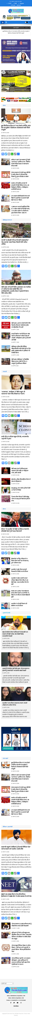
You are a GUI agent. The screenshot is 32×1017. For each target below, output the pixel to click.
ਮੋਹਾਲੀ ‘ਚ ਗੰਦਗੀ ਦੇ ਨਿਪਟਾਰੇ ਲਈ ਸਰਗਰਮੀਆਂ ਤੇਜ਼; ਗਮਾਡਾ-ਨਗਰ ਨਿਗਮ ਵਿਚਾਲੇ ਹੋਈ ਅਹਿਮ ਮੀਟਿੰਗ (14, 242)
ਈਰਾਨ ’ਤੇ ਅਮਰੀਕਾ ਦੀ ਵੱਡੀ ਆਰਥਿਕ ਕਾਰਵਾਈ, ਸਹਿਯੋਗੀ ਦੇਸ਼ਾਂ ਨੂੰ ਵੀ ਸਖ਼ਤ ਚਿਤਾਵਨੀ (15, 530)
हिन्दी (15, 3)
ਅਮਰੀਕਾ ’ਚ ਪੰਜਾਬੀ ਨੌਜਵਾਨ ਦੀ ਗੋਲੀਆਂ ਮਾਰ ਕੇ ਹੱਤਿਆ (19, 604)
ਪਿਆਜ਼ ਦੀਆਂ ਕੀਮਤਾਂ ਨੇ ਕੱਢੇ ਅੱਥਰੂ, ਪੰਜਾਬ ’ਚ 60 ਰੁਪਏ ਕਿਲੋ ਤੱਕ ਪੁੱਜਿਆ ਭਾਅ (20, 499)
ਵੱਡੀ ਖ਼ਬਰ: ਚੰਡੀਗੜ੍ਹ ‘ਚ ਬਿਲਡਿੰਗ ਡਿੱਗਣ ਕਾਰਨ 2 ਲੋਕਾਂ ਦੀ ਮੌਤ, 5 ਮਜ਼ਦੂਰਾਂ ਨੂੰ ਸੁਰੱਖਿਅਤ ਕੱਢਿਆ (20, 361)
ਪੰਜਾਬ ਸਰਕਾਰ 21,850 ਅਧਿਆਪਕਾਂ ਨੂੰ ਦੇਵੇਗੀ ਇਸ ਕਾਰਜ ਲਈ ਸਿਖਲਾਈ (21, 925)
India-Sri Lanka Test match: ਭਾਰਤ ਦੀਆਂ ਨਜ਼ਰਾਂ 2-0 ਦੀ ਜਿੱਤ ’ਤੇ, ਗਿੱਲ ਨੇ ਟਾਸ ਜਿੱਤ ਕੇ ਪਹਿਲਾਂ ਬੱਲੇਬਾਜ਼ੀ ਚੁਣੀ (20, 594)
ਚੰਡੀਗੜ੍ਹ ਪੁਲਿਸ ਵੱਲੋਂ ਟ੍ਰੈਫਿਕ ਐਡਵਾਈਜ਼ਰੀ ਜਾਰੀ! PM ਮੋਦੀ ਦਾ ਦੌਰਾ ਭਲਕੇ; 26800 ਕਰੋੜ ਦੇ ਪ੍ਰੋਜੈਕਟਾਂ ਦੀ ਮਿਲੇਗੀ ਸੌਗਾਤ (21, 349)
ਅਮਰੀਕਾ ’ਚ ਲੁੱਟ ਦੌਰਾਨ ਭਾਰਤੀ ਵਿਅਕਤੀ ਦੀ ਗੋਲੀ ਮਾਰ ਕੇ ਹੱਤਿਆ (19, 570)
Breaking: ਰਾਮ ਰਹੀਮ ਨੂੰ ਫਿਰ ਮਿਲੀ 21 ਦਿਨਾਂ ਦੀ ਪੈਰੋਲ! (20, 489)
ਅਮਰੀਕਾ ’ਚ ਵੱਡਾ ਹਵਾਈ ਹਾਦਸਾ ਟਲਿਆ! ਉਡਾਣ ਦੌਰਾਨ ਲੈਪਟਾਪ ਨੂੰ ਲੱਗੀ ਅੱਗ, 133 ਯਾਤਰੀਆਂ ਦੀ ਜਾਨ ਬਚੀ (20, 581)
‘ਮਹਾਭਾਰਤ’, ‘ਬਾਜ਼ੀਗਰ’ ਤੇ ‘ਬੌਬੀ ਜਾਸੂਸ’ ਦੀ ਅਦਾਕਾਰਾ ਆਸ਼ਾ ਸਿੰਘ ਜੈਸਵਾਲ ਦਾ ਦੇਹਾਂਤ (13, 393)
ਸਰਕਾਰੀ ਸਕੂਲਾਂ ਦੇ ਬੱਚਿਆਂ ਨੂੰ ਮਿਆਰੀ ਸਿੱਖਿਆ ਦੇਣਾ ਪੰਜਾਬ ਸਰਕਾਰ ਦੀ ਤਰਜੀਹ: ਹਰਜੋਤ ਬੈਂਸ (15, 848)
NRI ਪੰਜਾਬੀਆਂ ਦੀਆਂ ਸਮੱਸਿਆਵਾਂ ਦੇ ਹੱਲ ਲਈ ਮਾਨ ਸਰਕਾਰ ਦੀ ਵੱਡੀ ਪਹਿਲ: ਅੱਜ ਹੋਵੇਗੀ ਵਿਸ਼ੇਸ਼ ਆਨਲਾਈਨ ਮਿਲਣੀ (15, 634)
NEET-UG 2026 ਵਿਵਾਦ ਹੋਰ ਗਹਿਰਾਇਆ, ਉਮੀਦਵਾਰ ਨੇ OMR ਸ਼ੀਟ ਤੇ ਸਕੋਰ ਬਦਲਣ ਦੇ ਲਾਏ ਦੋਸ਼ (16, 895)
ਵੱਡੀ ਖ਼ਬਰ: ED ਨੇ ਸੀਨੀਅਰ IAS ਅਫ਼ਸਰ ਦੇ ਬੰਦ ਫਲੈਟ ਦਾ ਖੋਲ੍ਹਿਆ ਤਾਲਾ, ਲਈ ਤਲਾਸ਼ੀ (19, 470)
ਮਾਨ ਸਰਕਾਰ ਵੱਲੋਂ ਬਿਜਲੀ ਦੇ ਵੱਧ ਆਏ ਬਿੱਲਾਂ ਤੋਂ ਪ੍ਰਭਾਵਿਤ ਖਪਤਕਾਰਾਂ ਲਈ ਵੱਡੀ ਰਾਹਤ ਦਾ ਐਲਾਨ (20, 198)
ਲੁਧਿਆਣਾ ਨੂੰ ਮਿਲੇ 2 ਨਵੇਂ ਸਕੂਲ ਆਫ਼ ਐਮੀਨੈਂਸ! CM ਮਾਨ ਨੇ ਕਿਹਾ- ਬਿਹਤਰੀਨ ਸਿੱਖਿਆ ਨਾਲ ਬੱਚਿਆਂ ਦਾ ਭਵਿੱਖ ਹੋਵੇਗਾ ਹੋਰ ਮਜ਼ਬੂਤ (21, 935)
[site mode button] (26, 22)
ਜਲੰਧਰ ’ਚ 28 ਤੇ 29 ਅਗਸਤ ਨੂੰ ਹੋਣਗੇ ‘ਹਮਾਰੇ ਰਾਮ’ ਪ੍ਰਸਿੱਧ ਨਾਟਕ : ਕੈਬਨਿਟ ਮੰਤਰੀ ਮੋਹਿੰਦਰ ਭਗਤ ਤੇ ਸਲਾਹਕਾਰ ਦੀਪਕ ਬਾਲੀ (16, 32)
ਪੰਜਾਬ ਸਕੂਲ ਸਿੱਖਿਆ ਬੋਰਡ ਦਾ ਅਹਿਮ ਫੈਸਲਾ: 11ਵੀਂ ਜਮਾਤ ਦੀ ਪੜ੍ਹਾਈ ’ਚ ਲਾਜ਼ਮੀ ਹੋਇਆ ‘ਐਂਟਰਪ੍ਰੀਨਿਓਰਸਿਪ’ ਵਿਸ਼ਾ (21, 948)
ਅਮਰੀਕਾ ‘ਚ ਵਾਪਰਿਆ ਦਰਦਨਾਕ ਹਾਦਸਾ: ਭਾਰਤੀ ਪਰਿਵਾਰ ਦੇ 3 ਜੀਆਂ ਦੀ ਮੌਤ (14, 704)
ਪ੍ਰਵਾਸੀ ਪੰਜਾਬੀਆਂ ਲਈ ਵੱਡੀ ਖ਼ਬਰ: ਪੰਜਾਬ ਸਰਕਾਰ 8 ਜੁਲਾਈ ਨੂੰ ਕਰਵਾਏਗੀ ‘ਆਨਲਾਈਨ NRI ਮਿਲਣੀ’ (15, 669)
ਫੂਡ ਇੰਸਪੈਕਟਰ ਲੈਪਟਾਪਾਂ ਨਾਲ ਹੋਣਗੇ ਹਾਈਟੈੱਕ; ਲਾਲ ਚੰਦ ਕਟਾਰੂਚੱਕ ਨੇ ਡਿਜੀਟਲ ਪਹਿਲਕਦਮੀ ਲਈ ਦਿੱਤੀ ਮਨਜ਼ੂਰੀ (16, 128)
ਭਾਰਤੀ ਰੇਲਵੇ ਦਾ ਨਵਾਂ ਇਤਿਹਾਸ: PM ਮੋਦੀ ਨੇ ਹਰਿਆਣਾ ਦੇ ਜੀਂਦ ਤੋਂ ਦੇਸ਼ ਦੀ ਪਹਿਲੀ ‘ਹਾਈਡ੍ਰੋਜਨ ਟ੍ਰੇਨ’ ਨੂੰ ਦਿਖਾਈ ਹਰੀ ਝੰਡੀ (21, 337)
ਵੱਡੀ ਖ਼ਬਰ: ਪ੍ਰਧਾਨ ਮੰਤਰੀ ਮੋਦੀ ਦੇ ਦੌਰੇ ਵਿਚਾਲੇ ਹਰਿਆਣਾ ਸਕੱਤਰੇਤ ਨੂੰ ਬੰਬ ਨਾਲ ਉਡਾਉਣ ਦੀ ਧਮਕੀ (20, 325)
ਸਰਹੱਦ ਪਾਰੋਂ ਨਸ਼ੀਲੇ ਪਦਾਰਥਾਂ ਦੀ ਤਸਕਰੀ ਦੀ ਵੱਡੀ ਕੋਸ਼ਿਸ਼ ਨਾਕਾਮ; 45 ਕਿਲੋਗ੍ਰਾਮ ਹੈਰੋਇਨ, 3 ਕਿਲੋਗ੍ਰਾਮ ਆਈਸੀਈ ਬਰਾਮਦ (20, 186)
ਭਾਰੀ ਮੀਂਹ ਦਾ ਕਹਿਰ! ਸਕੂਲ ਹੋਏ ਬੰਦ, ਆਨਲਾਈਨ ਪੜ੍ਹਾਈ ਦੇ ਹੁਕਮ (15, 438)
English (22, 3)
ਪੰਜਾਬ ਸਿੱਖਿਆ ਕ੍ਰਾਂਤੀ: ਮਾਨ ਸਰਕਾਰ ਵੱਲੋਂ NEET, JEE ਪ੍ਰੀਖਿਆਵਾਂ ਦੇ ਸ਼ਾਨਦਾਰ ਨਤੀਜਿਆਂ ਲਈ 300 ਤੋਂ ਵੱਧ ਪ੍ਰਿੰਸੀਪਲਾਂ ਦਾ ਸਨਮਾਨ (21, 961)
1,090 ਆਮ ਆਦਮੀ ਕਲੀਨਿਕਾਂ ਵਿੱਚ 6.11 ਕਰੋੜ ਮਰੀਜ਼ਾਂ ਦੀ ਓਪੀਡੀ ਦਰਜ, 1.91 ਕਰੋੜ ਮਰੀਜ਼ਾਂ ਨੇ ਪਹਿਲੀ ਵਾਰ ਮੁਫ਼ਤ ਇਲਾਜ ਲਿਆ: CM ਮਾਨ (20, 210)
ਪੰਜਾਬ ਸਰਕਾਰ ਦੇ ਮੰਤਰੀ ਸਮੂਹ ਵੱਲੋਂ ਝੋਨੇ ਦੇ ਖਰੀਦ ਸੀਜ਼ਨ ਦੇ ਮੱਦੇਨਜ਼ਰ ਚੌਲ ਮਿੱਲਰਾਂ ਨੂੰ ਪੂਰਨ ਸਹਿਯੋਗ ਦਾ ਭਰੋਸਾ (20, 174)
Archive (19, 5)
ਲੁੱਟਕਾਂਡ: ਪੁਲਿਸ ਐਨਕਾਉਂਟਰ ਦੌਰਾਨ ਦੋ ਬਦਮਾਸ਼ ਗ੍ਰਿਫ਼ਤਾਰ (21, 480)
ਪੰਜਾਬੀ (9, 3)
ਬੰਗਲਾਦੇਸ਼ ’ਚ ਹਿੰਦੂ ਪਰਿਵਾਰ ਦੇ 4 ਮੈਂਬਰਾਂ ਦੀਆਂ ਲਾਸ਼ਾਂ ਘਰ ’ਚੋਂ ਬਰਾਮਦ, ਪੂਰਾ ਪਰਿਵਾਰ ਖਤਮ (20, 560)
